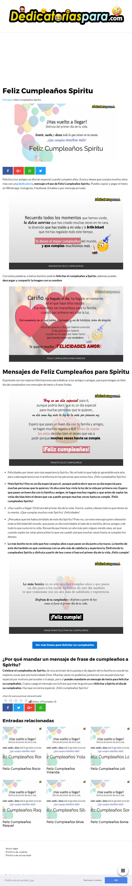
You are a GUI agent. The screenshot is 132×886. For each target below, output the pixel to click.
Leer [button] (31, 880)
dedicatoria (25, 183)
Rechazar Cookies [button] (93, 880)
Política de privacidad (18, 855)
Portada (7, 99)
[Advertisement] (66, 57)
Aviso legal (12, 848)
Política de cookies (17, 852)
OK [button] (116, 880)
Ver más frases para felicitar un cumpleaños (65, 645)
